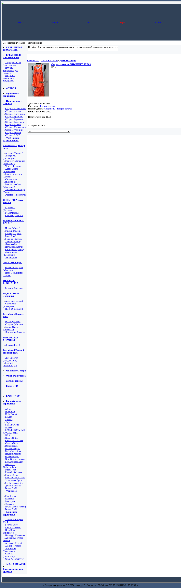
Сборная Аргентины (15, 114)
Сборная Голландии (14, 122)
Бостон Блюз (11, 525)
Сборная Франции (14, 130)
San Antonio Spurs (13, 480)
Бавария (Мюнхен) (14, 288)
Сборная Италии (13, 124)
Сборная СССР (12, 135)
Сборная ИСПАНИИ (15, 108)
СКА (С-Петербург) (14, 559)
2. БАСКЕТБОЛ (49, 60)
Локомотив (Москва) (15, 332)
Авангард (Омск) (13, 543)
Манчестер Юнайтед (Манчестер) (14, 162)
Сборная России (13, 132)
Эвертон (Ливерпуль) (15, 195)
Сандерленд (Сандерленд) (10, 180)
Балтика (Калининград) (10, 364)
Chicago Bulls (11, 443)
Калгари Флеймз (13, 527)
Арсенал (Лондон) (14, 153)
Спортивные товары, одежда (58, 108)
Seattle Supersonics (13, 483)
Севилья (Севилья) (14, 215)
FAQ (89, 22)
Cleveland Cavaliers (14, 440)
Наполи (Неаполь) (14, 247)
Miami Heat (10, 470)
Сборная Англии (13, 111)
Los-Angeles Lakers (14, 462)
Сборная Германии (14, 119)
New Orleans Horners (15, 459)
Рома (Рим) (10, 236)
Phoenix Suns (11, 475)
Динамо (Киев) (12, 345)
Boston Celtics (11, 438)
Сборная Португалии (15, 127)
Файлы (158, 22)
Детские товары (68, 60)
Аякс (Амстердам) (14, 301)
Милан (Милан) (13, 231)
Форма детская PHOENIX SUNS (71, 64)
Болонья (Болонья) (14, 239)
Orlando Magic (12, 456)
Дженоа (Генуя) (12, 244)
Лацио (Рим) (11, 257)
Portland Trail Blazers (15, 477)
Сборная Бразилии (14, 116)
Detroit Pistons (11, 446)
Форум (55, 22)
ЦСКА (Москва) (13, 321)
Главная (19, 22)
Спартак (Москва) (14, 324)
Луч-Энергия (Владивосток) (10, 359)
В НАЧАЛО (33, 60)
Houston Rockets (13, 454)
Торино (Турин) (13, 241)
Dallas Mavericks (13, 451)
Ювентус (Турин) (13, 233)
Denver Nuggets (12, 448)
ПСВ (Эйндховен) (14, 309)
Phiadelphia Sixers (13, 472)
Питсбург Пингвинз (15, 535)
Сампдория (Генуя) (14, 249)
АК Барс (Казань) (13, 546)
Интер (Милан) (12, 228)
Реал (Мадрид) (12, 213)
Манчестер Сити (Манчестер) (12, 185)
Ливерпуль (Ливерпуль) (9, 157)
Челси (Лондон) (13, 166)
